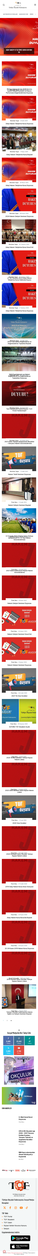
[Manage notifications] (4, 1251)
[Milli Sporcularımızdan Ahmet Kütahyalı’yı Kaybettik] (9, 1155)
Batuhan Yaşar (14, 90)
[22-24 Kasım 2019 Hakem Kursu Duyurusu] (19, 933)
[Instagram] (15, 1208)
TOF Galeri (8, 1223)
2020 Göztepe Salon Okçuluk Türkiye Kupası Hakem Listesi (19, 855)
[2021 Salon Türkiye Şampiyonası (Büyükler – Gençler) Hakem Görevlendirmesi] (19, 426)
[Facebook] (10, 1208)
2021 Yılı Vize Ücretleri (19, 696)
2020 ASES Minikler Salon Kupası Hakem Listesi (19, 791)
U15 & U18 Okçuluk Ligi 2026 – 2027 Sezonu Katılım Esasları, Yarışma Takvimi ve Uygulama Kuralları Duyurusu (27, 1136)
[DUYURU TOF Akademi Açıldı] (19, 711)
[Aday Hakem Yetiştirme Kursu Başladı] (19, 139)
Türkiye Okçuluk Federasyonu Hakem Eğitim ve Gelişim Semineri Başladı (19, 1013)
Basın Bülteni (23, 14)
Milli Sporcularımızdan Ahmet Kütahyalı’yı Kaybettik (27, 1154)
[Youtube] (21, 1208)
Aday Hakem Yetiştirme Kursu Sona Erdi (19, 247)
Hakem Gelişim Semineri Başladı (19, 505)
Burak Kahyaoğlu (14, 978)
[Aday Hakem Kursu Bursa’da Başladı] (19, 902)
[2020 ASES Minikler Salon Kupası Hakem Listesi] (19, 775)
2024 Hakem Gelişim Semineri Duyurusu (19, 216)
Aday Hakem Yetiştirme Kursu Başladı (19, 154)
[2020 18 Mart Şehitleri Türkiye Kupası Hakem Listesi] (19, 742)
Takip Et (19, 1036)
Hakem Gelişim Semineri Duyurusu (19, 603)
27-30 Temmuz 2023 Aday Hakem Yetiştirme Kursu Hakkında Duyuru (19, 279)
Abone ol (19, 1046)
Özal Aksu (14, 502)
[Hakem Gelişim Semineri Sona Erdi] (19, 618)
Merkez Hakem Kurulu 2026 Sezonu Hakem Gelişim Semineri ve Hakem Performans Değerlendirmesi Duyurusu (19, 91)
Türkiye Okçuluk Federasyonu (14, 1253)
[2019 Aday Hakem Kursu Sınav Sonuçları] (19, 871)
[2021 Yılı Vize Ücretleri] (19, 680)
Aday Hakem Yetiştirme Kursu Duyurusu (19, 51)
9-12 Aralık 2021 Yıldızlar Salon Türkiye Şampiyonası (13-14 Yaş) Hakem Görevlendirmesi (19, 538)
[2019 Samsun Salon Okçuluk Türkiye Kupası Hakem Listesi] (19, 964)
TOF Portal (8, 1217)
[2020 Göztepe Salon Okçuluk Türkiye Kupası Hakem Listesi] (19, 838)
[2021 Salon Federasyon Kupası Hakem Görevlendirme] (19, 555)
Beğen (8, 1036)
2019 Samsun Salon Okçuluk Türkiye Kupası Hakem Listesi (19, 980)
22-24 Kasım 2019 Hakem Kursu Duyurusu (19, 948)
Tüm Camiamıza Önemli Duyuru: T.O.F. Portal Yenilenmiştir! (19, 410)
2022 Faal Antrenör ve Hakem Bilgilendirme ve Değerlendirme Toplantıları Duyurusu (19, 376)
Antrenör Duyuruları (10, 14)
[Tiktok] (27, 1208)
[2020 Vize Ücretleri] (19, 807)
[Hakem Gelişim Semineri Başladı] (19, 489)
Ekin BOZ (21, 1159)
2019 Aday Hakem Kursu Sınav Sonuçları (19, 887)
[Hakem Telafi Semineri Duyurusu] (19, 458)
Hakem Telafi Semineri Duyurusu (19, 474)
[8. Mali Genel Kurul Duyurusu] (9, 1119)
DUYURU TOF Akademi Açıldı (19, 727)
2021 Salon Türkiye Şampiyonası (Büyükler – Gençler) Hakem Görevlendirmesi (19, 442)
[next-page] (11, 1020)
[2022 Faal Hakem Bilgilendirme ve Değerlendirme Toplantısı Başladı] (19, 326)
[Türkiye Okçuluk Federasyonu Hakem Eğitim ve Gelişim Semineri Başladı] (19, 996)
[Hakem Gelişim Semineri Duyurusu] (19, 587)
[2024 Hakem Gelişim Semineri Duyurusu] (19, 201)
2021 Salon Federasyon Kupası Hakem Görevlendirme (19, 571)
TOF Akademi (9, 1220)
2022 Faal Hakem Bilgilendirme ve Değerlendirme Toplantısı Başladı (19, 342)
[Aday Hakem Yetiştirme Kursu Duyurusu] (19, 37)
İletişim (6, 1229)
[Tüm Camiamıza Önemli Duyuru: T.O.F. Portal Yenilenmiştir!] (19, 393)
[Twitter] (4, 1208)
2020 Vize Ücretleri (19, 823)
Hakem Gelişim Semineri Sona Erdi (19, 634)
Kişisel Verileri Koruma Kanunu (15, 1226)
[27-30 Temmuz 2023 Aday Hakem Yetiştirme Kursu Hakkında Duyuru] (19, 262)
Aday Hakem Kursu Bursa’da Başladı (19, 918)
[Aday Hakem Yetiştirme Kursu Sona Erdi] (19, 231)
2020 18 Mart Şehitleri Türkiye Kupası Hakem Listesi (19, 758)
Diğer (31, 14)
